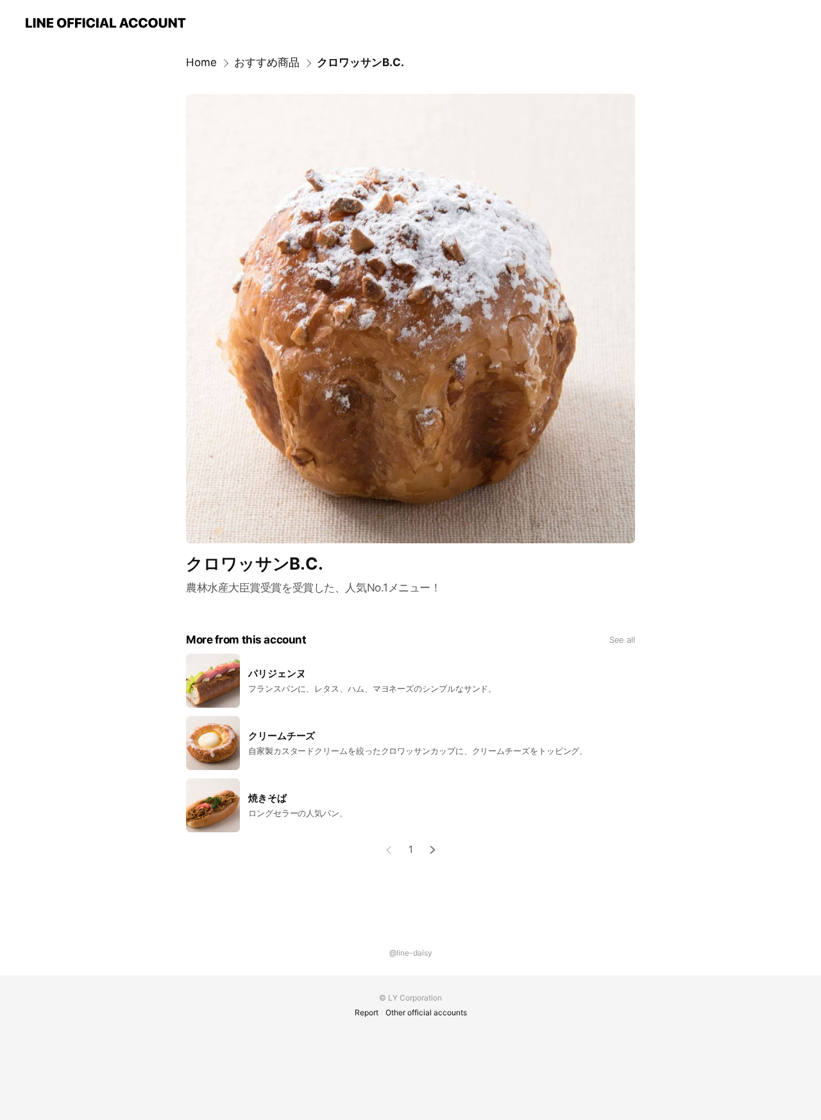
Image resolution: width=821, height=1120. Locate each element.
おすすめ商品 (267, 62)
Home (201, 62)
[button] (433, 850)
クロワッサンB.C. (360, 62)
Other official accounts (426, 1012)
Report (366, 1012)
